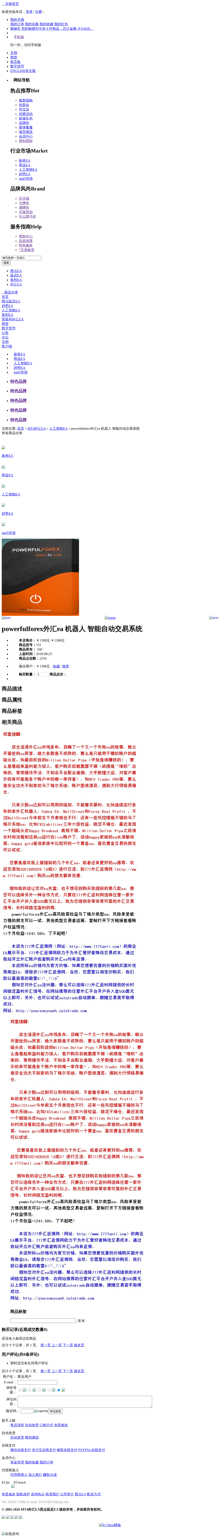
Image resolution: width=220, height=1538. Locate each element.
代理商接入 (19, 1475)
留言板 (15, 62)
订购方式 (46, 1425)
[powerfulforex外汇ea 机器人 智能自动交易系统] (40, 614)
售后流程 (17, 1425)
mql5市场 (26, 178)
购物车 (15, 28)
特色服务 (26, 245)
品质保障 (26, 241)
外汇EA (16, 284)
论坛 (5, 337)
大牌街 (24, 203)
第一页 (45, 1345)
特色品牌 (18, 381)
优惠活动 (26, 114)
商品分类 (10, 292)
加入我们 (35, 1475)
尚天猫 (24, 198)
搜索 (6, 262)
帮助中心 (26, 236)
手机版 (19, 37)
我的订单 (17, 24)
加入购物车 (19, 679)
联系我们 (52, 1494)
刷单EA (25, 160)
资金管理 (17, 1462)
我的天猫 (17, 19)
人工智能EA (28, 169)
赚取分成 (50, 1475)
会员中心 (26, 136)
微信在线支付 (20, 1450)
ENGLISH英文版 (23, 71)
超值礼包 (26, 118)
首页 (5, 297)
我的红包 (61, 24)
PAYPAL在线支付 (91, 1450)
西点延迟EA (11, 301)
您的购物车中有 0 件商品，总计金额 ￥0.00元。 (57, 28)
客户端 (7, 346)
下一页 (68, 1345)
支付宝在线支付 (44, 1450)
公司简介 (67, 1494)
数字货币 (17, 66)
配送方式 (94, 1494)
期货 (13, 57)
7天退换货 (26, 250)
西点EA (16, 271)
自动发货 (32, 1425)
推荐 (65, 666)
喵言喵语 (26, 132)
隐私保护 (23, 1494)
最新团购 (26, 100)
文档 (13, 53)
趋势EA (25, 174)
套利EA (16, 280)
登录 (29, 11)
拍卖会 (24, 105)
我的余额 (32, 24)
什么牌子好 (27, 216)
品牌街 (24, 123)
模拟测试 (32, 1437)
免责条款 (61, 1425)
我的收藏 (46, 24)
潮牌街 (24, 207)
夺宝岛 (24, 109)
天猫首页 (10, 4)
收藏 (56, 666)
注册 (38, 11)
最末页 (79, 1345)
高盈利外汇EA (13, 319)
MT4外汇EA (37, 428)
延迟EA (16, 275)
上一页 (57, 1345)
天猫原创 (26, 212)
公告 (5, 333)
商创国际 (26, 141)
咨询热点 (38, 1494)
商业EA (25, 165)
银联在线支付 (67, 1450)
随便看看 (26, 127)
